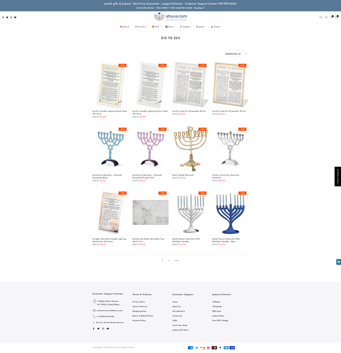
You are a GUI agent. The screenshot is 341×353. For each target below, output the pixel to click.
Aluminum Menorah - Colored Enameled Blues (107, 176)
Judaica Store (218, 315)
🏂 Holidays (185, 26)
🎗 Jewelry (200, 26)
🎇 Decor (169, 26)
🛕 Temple (215, 26)
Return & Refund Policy (143, 315)
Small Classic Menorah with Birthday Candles (186, 240)
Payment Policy (139, 320)
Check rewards (337, 176)
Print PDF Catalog (220, 320)
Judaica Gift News (180, 330)
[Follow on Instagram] (11, 17)
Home (175, 301)
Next (177, 260)
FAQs (174, 320)
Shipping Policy (140, 311)
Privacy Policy (139, 301)
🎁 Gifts (155, 26)
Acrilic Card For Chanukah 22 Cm (189, 111)
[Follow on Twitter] (7, 17)
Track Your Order (180, 325)
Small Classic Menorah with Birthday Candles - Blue (226, 240)
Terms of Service (140, 306)
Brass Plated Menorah (183, 175)
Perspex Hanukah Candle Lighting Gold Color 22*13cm (109, 240)
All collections (178, 311)
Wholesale (217, 306)
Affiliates (216, 301)
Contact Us (177, 315)
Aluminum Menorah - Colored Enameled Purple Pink (147, 176)
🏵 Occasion (140, 26)
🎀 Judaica (124, 26)
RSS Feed (216, 311)
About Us (176, 306)
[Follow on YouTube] (15, 17)
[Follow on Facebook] (3, 17)
